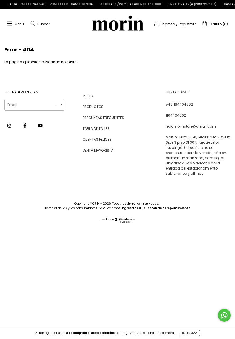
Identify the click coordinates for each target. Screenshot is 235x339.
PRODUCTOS (93, 106)
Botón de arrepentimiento (168, 208)
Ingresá (168, 24)
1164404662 (176, 115)
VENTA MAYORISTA (98, 150)
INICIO (88, 95)
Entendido (189, 332)
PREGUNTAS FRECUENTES (103, 117)
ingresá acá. (131, 208)
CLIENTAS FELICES (97, 139)
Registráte (187, 24)
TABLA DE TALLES (96, 128)
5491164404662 (179, 104)
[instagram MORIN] (9, 125)
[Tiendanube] (118, 221)
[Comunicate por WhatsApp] (224, 315)
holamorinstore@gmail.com (191, 126)
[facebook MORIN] (25, 125)
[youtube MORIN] (40, 125)
